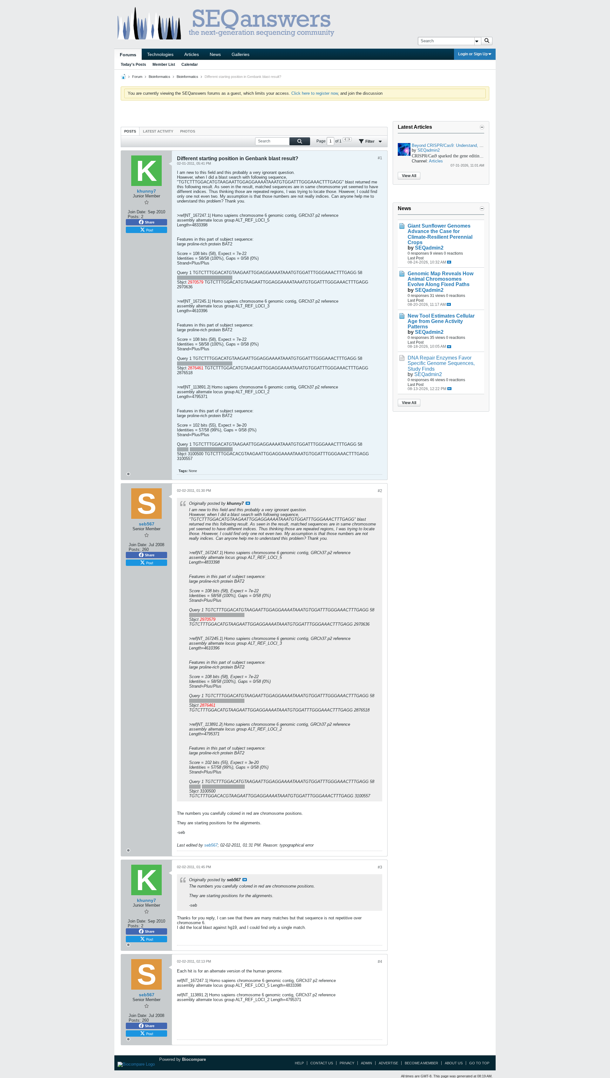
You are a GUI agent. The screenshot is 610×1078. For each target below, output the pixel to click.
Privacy (347, 1063)
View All (409, 176)
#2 (380, 491)
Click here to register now (314, 93)
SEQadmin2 (428, 150)
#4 (380, 961)
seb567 (211, 845)
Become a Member (421, 1063)
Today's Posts (133, 64)
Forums (128, 54)
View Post (248, 503)
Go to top (479, 1063)
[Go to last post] (449, 262)
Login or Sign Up (473, 54)
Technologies (160, 54)
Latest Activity (158, 131)
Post (149, 229)
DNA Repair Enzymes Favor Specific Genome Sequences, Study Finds (441, 363)
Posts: (134, 216)
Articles (191, 54)
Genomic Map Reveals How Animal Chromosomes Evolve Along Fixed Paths (440, 279)
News (215, 54)
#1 (380, 158)
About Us (454, 1063)
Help (299, 1063)
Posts (130, 131)
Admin (366, 1063)
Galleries (240, 54)
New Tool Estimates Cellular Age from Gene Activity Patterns (441, 321)
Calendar (189, 64)
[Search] (486, 41)
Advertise (388, 1063)
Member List (163, 64)
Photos (187, 131)
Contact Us (321, 1063)
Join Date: (137, 211)
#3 (380, 867)
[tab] (130, 131)
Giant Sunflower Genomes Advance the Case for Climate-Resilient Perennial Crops (440, 234)
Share (149, 222)
